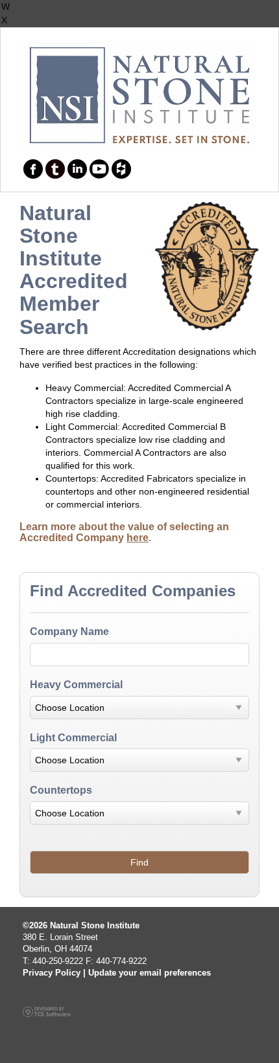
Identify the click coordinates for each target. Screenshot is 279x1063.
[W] (139, 7)
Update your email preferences (149, 973)
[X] (139, 20)
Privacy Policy (51, 973)
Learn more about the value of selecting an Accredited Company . (124, 532)
